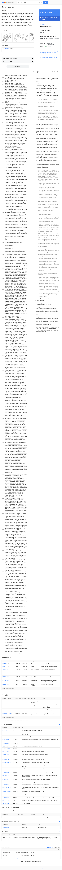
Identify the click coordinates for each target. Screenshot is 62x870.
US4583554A (5, 663)
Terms (36, 867)
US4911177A (5, 666)
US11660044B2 (5, 759)
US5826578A (5, 669)
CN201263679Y (5, 797)
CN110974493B (5, 775)
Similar (43, 19)
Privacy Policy (43, 867)
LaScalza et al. (5, 800)
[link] (7, 48)
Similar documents (47, 52)
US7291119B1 (5, 751)
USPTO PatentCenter (54, 55)
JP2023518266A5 (6, 743)
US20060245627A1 (6, 762)
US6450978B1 (5, 680)
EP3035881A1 (5, 779)
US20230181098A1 (6, 791)
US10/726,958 (5, 817)
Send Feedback (20, 867)
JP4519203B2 (5, 736)
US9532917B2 (5, 754)
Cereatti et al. (5, 768)
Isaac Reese (42, 24)
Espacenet (51, 57)
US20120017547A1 (6, 705)
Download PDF (45, 17)
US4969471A (5, 730)
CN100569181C (5, 765)
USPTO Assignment (44, 57)
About (13, 867)
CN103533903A (5, 784)
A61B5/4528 (7, 48)
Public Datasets (29, 867)
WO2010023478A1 (6, 701)
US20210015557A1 (6, 787)
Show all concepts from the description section (12, 858)
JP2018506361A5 (6, 757)
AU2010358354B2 (6, 748)
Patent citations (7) (46, 50)
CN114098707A (5, 772)
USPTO (47, 55)
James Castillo (47, 23)
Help (49, 867)
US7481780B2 (5, 739)
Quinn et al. (4, 794)
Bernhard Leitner (54, 23)
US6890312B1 (5, 684)
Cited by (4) (53, 50)
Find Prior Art (54, 17)
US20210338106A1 (6, 713)
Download (50, 847)
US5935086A (5, 673)
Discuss (45, 58)
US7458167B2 (5, 803)
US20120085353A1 (6, 709)
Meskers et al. (5, 733)
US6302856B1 (5, 676)
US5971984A (5, 746)
